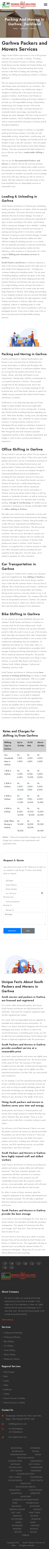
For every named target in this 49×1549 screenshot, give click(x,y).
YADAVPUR (35, 1519)
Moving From (8, 897)
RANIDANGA (18, 1451)
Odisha (6, 1394)
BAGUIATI (38, 1509)
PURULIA (25, 1535)
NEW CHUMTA (15, 1477)
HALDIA (33, 1532)
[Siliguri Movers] (19, 4)
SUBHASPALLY (37, 1461)
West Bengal (9, 1372)
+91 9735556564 (16, 1432)
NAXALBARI (36, 1470)
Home (15, 28)
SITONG (35, 1451)
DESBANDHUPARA (18, 1454)
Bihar (6, 1376)
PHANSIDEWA (36, 1477)
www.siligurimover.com (17, 1437)
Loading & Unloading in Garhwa (19, 198)
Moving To (7, 905)
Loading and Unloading (13, 1332)
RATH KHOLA (34, 1464)
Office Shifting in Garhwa (22, 449)
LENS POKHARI (35, 1490)
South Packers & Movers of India (28, 1544)
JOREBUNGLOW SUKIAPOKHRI (26, 1499)
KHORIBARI (35, 1448)
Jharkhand (23, 28)
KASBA (18, 1522)
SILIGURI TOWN (15, 1461)
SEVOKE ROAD (15, 1467)
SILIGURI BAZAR (15, 1480)
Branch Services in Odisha (14, 1402)
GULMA (38, 1454)
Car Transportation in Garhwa (19, 566)
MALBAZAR (16, 1506)
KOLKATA (34, 1516)
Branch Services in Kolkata (14, 1398)
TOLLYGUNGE (17, 1519)
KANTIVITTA (26, 1483)
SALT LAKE (16, 1512)
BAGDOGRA (16, 1448)
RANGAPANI (14, 1490)
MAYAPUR (35, 1525)
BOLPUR (18, 1532)
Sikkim (6, 1385)
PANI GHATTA (37, 1480)
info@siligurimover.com (18, 1424)
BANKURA (17, 1528)
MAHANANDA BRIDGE (26, 1486)
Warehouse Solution (12, 1359)
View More (6, 1320)
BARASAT (34, 1528)
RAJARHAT (17, 1516)
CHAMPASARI (36, 1467)
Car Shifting (8, 1346)
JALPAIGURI (35, 1506)
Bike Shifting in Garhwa (21, 614)
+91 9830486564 (16, 1429)
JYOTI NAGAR (16, 1470)
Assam (6, 1380)
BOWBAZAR (17, 1525)
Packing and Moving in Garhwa (24, 354)
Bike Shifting (9, 1341)
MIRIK (15, 1503)
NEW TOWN (34, 1512)
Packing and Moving (12, 1337)
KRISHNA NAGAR (17, 1509)
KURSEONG (35, 1493)
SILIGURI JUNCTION (25, 1474)
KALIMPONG (16, 1493)
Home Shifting (9, 1350)
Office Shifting (9, 1354)
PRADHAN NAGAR (25, 1457)
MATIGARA (15, 1464)
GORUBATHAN (32, 1503)
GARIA (33, 1522)
